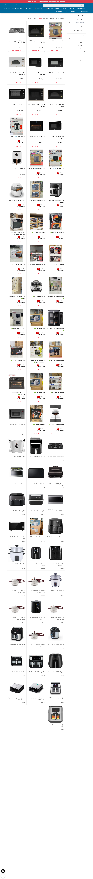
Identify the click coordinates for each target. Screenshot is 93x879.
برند (84, 35)
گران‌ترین (29, 18)
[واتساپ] (3, 876)
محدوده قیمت (81, 61)
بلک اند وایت (79, 49)
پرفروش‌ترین (45, 18)
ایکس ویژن (80, 45)
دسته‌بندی (82, 27)
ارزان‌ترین (34, 18)
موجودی (83, 57)
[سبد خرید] (6, 5)
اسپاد (81, 42)
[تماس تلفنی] (3, 871)
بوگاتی (80, 52)
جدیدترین (40, 18)
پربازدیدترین (52, 18)
